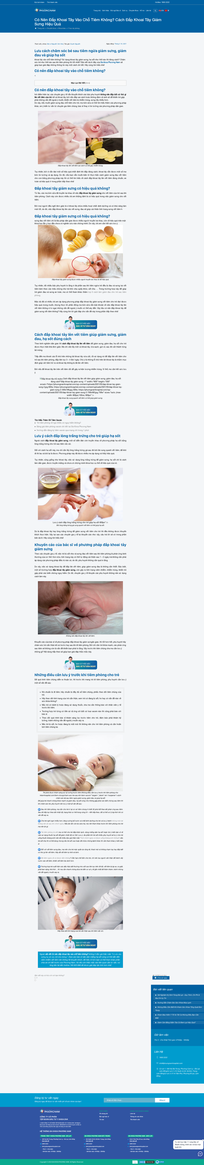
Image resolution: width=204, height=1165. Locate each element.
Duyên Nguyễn (75, 44)
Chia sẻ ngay (162, 978)
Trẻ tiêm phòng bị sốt (49, 832)
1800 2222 (165, 2)
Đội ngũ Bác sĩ (115, 10)
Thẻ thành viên (52, 2)
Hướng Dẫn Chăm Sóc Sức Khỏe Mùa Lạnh (174, 1003)
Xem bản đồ (45, 1141)
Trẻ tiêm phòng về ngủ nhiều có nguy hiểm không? (59, 423)
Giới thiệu (105, 10)
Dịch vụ (124, 10)
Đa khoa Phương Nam (110, 62)
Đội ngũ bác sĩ (104, 1116)
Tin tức (101, 1119)
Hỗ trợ (142, 10)
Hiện (87, 83)
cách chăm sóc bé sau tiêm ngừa (69, 51)
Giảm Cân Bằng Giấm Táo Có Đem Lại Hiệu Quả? (176, 1022)
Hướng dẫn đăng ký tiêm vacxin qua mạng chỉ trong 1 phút (63, 430)
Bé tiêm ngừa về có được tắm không (55, 858)
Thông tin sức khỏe (136, 1116)
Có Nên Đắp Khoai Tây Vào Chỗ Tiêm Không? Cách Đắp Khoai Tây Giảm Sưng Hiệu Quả (98, 21)
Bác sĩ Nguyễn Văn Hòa (55, 44)
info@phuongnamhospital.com (170, 1063)
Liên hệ (148, 10)
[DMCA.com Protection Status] (147, 1162)
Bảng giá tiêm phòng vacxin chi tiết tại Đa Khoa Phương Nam (64, 426)
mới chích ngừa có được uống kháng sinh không (99, 838)
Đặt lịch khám (39, 2)
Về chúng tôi (103, 1113)
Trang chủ (97, 10)
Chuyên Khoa (133, 10)
